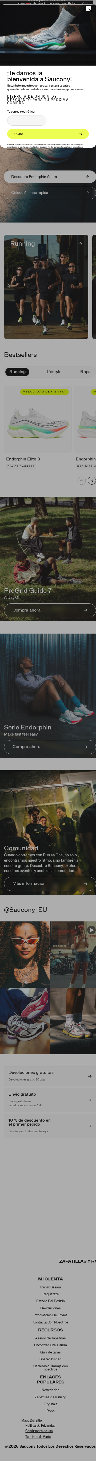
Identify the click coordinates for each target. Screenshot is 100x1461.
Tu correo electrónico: (21, 111)
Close (88, 8)
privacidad (33, 147)
